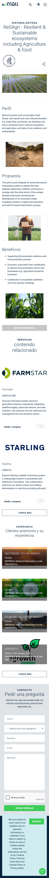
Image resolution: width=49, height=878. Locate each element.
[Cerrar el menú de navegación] (45, 4)
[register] (38, 4)
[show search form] (30, 4)
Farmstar (7, 389)
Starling (6, 464)
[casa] (10, 4)
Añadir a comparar (12, 426)
